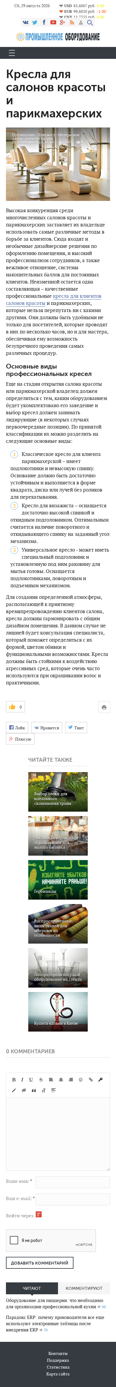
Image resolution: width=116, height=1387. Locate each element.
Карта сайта (58, 1374)
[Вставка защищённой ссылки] (100, 1080)
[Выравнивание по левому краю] (51, 1080)
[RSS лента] (71, 22)
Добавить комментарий (39, 1263)
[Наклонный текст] (22, 1080)
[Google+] (62, 22)
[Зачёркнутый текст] (41, 1080)
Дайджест (46, 135)
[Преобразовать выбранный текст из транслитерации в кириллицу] (44, 1090)
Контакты (58, 1353)
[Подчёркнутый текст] (31, 1080)
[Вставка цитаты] (34, 1090)
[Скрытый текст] (24, 1090)
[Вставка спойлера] (53, 1090)
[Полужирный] (13, 1080)
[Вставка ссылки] (91, 1080)
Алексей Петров (39, 138)
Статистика (58, 1367)
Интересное (69, 135)
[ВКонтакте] (25, 22)
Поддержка (58, 1360)
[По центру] (61, 1080)
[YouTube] (53, 22)
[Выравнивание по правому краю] (71, 1080)
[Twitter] (34, 22)
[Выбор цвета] (14, 1090)
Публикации (23, 135)
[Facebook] (44, 22)
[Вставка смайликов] (81, 1080)
